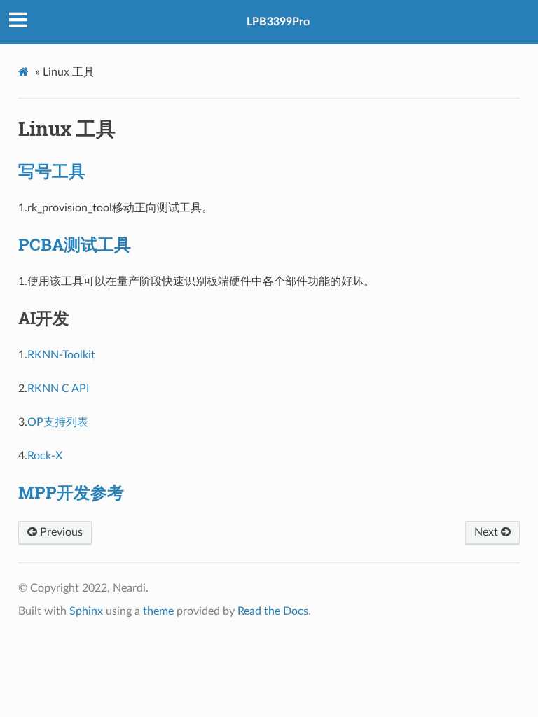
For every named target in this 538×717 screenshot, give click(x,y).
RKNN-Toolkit (61, 355)
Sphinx (86, 611)
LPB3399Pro (278, 21)
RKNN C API (58, 388)
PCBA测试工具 (74, 244)
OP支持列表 (57, 422)
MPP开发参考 (71, 492)
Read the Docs (272, 611)
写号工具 (51, 171)
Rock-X (44, 455)
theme (158, 611)
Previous (60, 532)
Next (487, 532)
